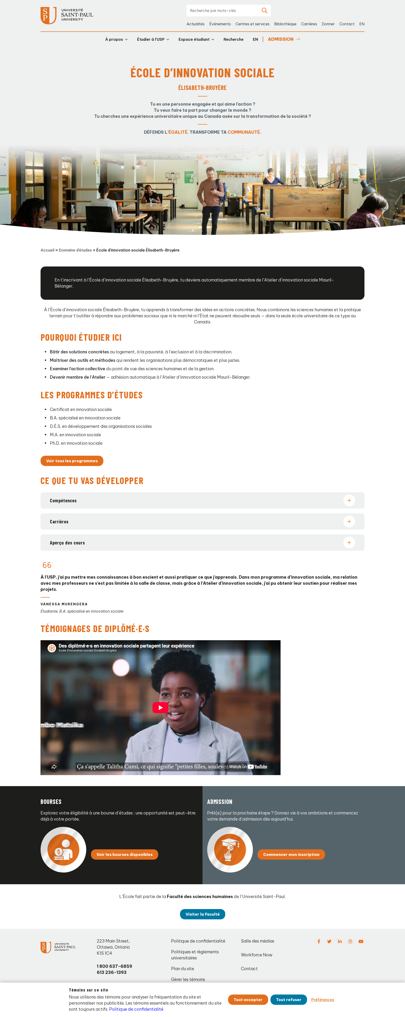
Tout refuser (288, 999)
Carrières (309, 24)
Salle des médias (257, 941)
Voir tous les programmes (72, 461)
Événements (220, 24)
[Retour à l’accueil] (67, 16)
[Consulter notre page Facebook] (318, 941)
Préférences (322, 999)
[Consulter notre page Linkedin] (339, 941)
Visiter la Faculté (203, 914)
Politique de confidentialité (198, 941)
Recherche (234, 39)
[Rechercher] (264, 10)
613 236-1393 (112, 972)
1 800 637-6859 (114, 966)
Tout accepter (248, 999)
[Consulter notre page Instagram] (350, 941)
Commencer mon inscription (291, 854)
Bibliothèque (285, 24)
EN (361, 24)
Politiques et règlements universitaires (195, 955)
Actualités (196, 24)
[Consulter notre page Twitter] (329, 941)
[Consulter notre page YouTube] (360, 941)
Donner (328, 24)
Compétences (63, 500)
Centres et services (253, 24)
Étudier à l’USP (151, 39)
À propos (114, 39)
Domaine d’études (75, 250)
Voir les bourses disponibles (125, 854)
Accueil (47, 250)
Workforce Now (256, 955)
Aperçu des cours (67, 542)
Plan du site (182, 968)
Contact (347, 24)
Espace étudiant (194, 39)
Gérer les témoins (188, 979)
